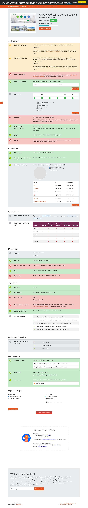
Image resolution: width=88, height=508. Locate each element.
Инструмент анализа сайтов (17, 6)
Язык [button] (77, 6)
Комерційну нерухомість (40, 201)
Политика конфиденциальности (68, 503)
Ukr (34, 185)
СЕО (47, 401)
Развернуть (75, 88)
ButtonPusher (19, 504)
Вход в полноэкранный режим (44, 412)
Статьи (39, 6)
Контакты (44, 6)
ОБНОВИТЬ (53, 20)
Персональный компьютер (16, 396)
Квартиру (36, 188)
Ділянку (36, 198)
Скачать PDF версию (45, 28)
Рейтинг (34, 6)
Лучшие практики (50, 399)
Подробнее (69, 3)
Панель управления (52, 6)
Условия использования (66, 504)
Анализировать (13, 409)
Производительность (51, 396)
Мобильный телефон (15, 398)
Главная (29, 6)
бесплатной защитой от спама (40, 306)
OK (82, 2)
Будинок (36, 191)
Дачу (35, 195)
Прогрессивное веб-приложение (54, 402)
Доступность (49, 398)
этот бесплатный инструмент (53, 51)
